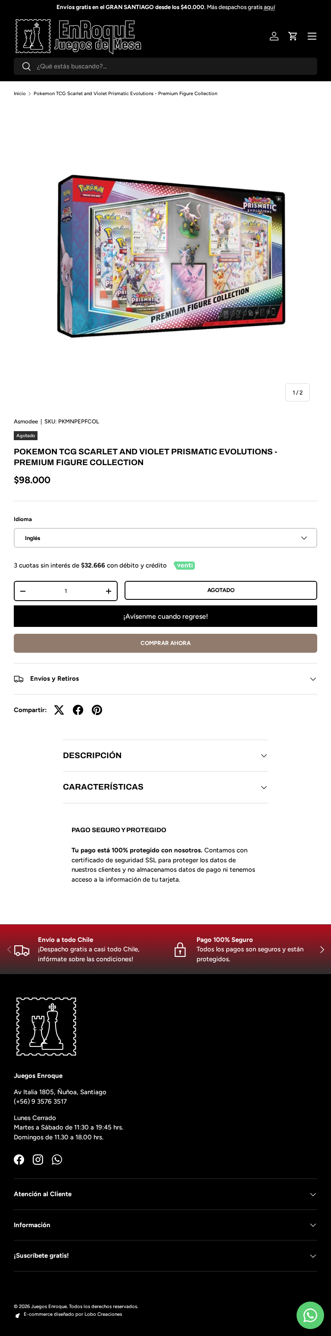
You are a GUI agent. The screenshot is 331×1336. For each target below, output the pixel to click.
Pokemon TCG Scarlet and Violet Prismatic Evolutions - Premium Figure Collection (125, 93)
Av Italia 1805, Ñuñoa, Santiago (60, 1092)
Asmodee (26, 421)
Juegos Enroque (49, 1306)
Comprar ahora (165, 642)
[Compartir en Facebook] (78, 709)
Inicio (20, 93)
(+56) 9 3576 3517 (40, 1101)
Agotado (220, 589)
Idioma (23, 518)
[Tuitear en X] (59, 709)
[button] (293, 36)
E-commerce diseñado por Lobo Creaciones (73, 1314)
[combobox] (165, 66)
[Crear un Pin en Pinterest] (96, 709)
